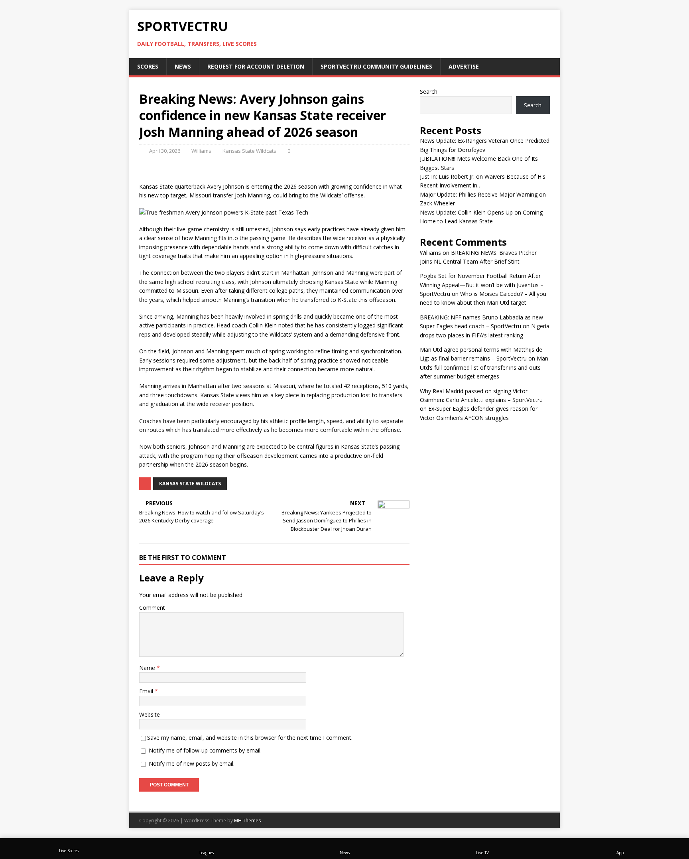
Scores (147, 66)
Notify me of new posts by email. (191, 763)
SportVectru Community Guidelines (376, 66)
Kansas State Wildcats (249, 150)
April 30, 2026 (164, 150)
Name (148, 668)
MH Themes (247, 820)
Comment (152, 607)
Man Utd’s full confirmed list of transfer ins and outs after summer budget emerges (484, 367)
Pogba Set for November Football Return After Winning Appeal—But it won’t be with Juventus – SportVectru (481, 284)
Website (149, 714)
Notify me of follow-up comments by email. (205, 750)
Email (147, 691)
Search (428, 91)
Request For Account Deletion (255, 66)
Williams (201, 150)
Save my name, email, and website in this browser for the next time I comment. (249, 737)
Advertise (464, 66)
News (183, 66)
